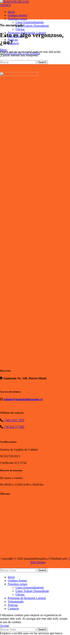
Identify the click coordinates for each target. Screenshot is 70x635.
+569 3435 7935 (14, 420)
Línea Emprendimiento (30, 22)
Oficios (20, 29)
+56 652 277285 (14, 427)
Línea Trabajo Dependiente (32, 25)
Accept (4, 625)
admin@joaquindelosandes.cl (23, 399)
